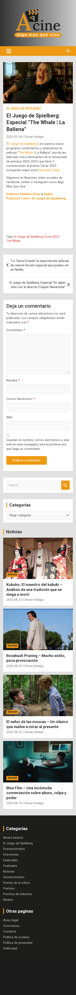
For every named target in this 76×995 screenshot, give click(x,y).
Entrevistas (11, 854)
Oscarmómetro (13, 877)
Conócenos (11, 926)
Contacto (9, 931)
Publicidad (10, 948)
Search (65, 485)
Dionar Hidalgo (34, 136)
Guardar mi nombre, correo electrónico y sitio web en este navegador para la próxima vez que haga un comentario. (37, 444)
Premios (9, 888)
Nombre (13, 380)
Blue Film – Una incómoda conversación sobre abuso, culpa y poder (36, 793)
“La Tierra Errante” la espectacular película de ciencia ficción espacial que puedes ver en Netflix (40, 265)
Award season (13, 837)
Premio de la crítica (16, 883)
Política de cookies (16, 937)
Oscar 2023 (51, 236)
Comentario (15, 330)
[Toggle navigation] (8, 51)
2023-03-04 (14, 136)
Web (9, 417)
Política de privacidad (17, 943)
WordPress (51, 988)
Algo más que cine (48, 977)
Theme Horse (43, 983)
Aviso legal (10, 920)
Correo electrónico (20, 399)
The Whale (26, 152)
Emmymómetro (14, 849)
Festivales (10, 866)
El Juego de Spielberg (23, 108)
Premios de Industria (17, 894)
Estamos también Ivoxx (23, 194)
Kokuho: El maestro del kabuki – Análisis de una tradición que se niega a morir (34, 589)
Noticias (14, 531)
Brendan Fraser (49, 170)
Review (12, 574)
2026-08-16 (14, 803)
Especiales (10, 860)
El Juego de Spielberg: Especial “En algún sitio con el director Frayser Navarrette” (37, 285)
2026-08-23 (14, 599)
